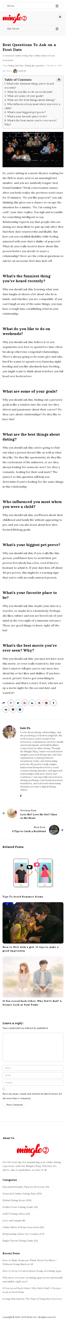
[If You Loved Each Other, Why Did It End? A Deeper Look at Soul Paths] (33, 976)
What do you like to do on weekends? (30, 91)
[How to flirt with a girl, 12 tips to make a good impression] (33, 922)
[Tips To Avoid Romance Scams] (33, 872)
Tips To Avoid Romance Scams (23, 896)
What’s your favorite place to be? (27, 116)
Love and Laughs (12, 1220)
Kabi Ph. (22, 71)
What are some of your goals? (25, 95)
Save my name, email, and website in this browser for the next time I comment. (32, 1096)
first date (19, 65)
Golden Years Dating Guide (18, 1207)
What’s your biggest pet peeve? (26, 112)
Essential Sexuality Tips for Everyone (24, 1186)
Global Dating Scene (14, 1200)
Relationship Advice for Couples (21, 1233)
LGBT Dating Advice (14, 1213)
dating (11, 65)
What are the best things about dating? (31, 100)
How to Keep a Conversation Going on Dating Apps (32, 1270)
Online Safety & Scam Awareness (21, 1227)
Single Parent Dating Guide (18, 1240)
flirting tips (30, 65)
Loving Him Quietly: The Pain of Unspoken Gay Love (32, 1298)
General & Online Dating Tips (19, 55)
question (40, 65)
